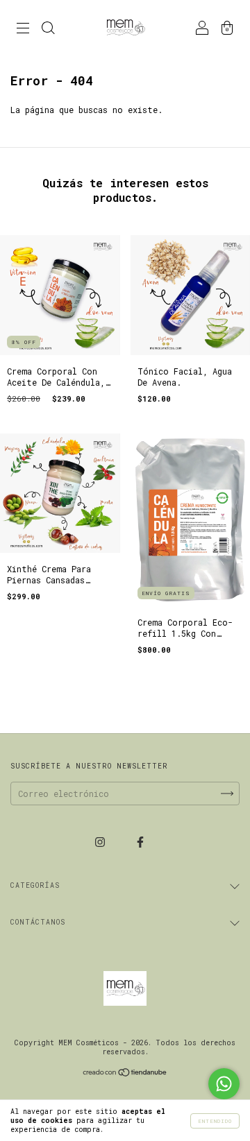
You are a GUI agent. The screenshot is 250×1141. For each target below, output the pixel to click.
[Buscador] (48, 29)
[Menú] (23, 29)
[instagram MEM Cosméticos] (102, 841)
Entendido (215, 1120)
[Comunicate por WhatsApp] (224, 1083)
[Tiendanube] (125, 1073)
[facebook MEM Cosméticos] (140, 841)
